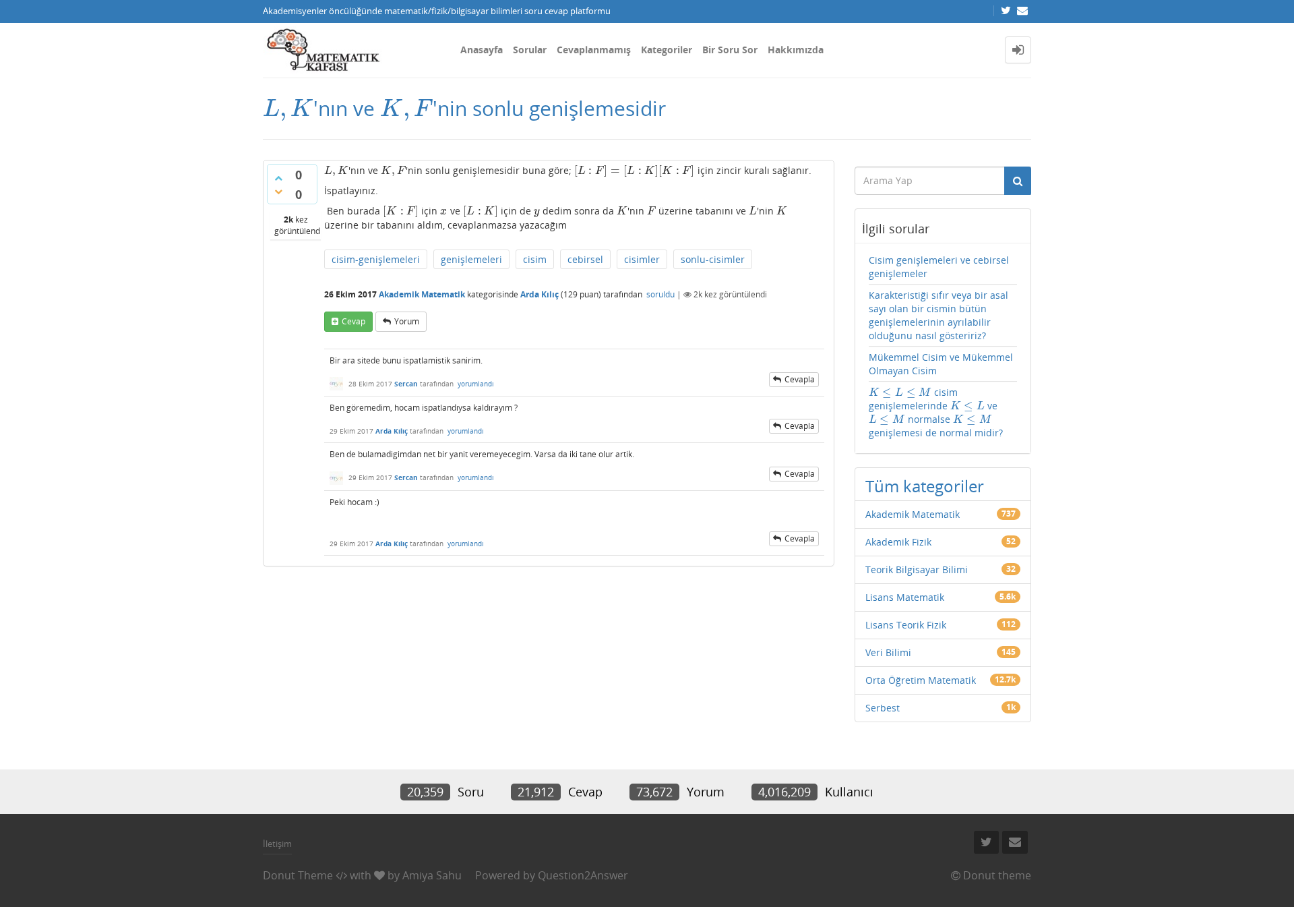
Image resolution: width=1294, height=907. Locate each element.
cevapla (799, 379)
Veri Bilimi (888, 652)
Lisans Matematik (904, 597)
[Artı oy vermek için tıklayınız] (278, 178)
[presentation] (288, 108)
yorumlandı (476, 383)
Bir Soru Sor (730, 49)
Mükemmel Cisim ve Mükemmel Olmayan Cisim (941, 364)
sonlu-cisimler (713, 259)
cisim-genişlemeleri (376, 259)
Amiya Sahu (432, 875)
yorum (406, 321)
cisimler (642, 259)
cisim (535, 259)
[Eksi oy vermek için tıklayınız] (278, 191)
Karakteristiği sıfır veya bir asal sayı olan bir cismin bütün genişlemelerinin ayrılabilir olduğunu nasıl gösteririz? (938, 315)
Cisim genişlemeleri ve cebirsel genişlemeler (939, 267)
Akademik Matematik (422, 294)
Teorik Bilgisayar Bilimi (916, 569)
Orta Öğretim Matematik (920, 680)
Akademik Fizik (898, 541)
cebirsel (585, 259)
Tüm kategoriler (924, 486)
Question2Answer (583, 875)
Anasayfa (481, 49)
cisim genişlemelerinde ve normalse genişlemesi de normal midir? (936, 412)
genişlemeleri (471, 259)
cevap (353, 321)
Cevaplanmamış (594, 49)
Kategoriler (666, 49)
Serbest (882, 707)
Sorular (530, 49)
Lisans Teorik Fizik (905, 624)
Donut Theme (298, 875)
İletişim (277, 844)
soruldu (660, 294)
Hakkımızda (796, 49)
